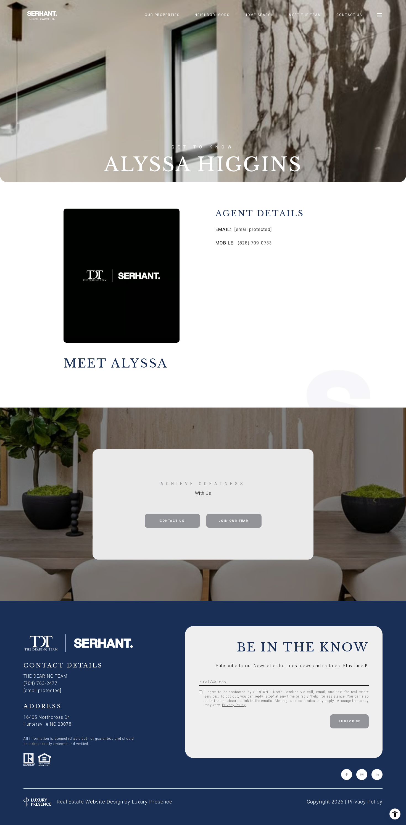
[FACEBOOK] (346, 774)
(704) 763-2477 (40, 683)
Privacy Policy (234, 705)
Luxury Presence (152, 802)
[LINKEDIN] (377, 774)
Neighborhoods (212, 15)
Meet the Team (305, 15)
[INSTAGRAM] (361, 774)
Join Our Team (234, 521)
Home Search (259, 15)
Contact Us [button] (172, 521)
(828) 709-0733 (255, 243)
